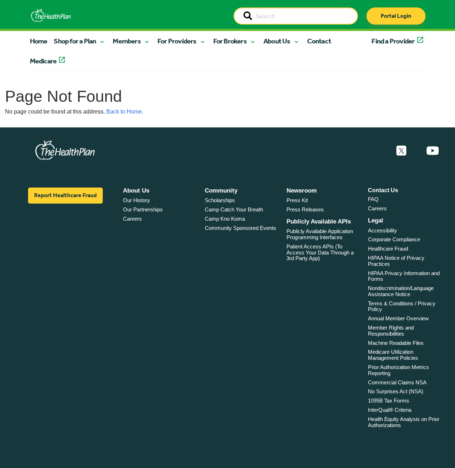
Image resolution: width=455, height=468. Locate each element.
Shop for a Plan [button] (75, 41)
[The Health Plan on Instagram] (416, 150)
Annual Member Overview (398, 318)
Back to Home (124, 112)
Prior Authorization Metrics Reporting (398, 370)
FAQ (373, 199)
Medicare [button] (43, 61)
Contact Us (383, 190)
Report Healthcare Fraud (65, 195)
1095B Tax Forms (388, 401)
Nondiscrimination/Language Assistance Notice (401, 291)
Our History (136, 200)
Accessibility (382, 230)
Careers (132, 219)
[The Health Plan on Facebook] (382, 150)
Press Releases (305, 209)
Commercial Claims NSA (397, 382)
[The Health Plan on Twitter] (401, 150)
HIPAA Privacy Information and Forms (404, 276)
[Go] (247, 16)
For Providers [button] (177, 41)
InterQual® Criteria (389, 410)
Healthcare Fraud (388, 249)
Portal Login (396, 15)
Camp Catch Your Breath (234, 209)
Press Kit (297, 200)
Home (39, 41)
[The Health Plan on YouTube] (432, 150)
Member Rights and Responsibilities (391, 331)
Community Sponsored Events (240, 228)
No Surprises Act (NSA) (395, 391)
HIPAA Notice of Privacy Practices (396, 261)
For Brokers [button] (230, 41)
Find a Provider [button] (392, 41)
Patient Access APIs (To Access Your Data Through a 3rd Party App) (320, 252)
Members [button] (126, 41)
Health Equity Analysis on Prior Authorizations (403, 422)
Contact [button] (319, 41)
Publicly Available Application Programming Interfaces (320, 234)
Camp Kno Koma (225, 219)
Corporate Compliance (394, 239)
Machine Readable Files (396, 343)
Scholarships (220, 200)
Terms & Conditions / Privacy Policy (401, 306)
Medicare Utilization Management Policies (393, 355)
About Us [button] (276, 41)
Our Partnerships (143, 209)
